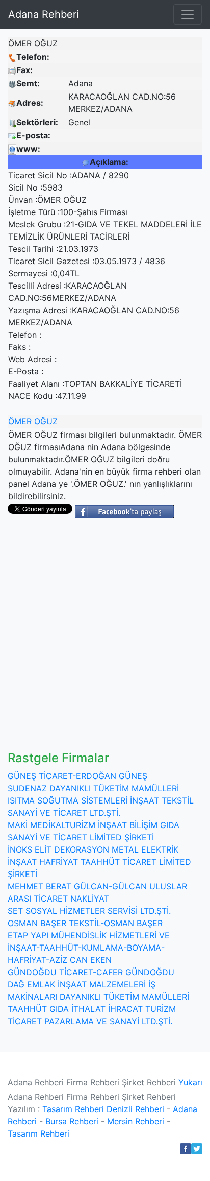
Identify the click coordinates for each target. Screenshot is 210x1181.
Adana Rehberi (43, 14)
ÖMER (20, 421)
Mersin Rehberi (135, 1121)
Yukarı (190, 1082)
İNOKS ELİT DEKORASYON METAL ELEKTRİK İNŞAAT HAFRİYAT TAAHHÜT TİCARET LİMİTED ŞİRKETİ (99, 861)
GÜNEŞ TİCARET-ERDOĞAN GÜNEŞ (77, 776)
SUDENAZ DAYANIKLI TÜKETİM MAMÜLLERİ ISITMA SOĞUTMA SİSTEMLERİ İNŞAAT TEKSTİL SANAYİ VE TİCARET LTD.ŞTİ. (101, 800)
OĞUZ (46, 421)
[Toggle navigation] (187, 14)
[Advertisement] (105, 640)
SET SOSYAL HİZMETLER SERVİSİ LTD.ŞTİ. (89, 911)
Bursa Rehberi (71, 1121)
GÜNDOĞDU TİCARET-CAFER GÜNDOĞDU (91, 972)
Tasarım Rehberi (73, 1109)
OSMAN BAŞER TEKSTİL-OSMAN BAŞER (85, 923)
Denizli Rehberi (135, 1109)
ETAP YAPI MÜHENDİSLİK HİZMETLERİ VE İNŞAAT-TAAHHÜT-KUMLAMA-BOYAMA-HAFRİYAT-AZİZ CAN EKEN (89, 947)
